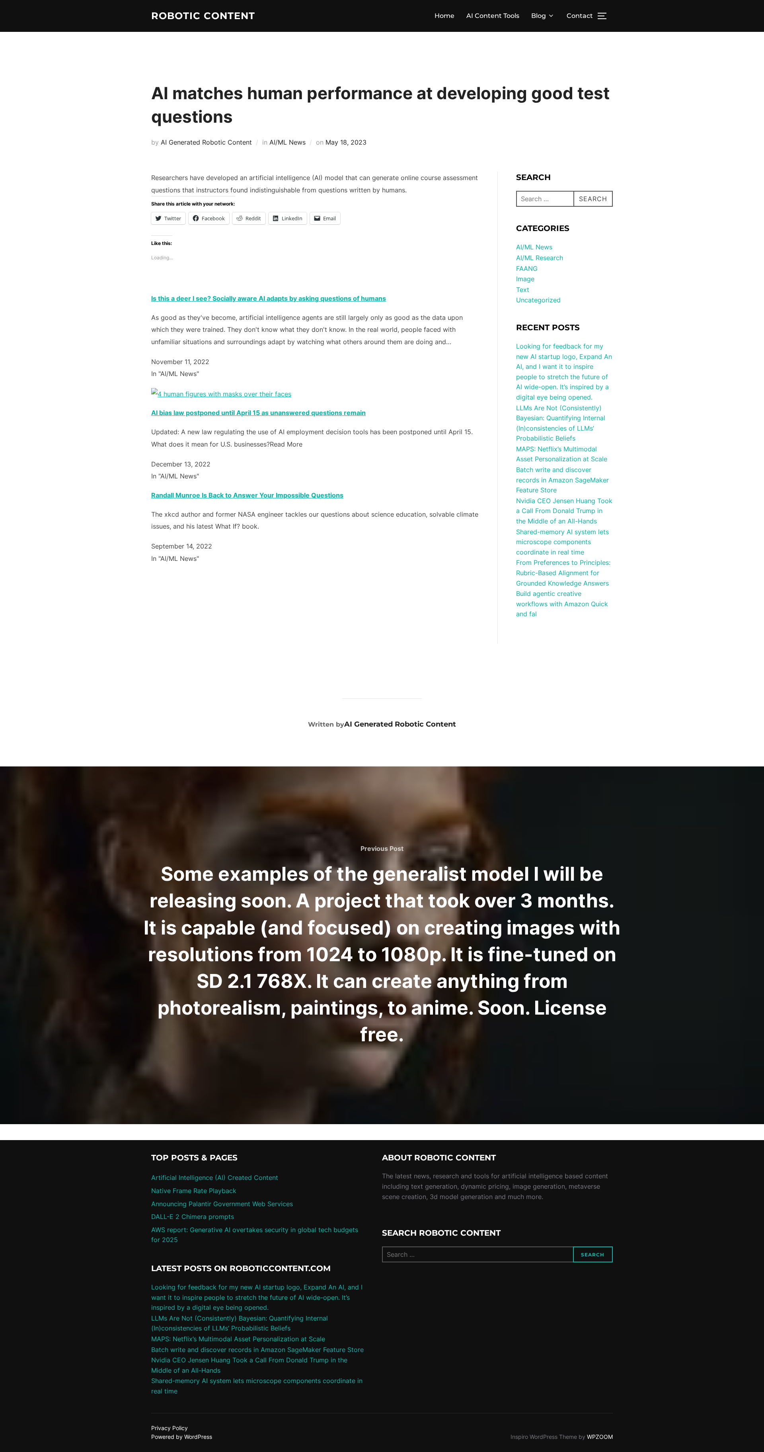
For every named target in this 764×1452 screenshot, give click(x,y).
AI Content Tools (492, 16)
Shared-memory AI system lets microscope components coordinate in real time (562, 542)
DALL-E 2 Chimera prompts (192, 1217)
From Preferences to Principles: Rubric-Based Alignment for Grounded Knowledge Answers (563, 572)
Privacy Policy (169, 1428)
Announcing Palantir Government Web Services (222, 1204)
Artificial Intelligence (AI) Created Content (214, 1178)
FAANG (527, 268)
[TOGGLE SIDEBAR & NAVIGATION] (605, 16)
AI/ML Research (539, 258)
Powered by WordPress (181, 1436)
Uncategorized (538, 300)
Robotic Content (203, 16)
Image (525, 279)
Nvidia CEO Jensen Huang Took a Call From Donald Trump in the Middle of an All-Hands (564, 511)
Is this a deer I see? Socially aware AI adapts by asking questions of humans (268, 298)
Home (444, 16)
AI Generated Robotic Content (206, 142)
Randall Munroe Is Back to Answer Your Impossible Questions (247, 495)
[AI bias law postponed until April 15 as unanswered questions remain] (221, 394)
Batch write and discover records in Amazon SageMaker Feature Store (562, 480)
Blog (538, 16)
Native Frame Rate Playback (193, 1191)
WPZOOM (600, 1436)
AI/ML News (287, 142)
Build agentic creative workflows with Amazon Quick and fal (562, 604)
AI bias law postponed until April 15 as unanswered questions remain (258, 413)
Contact (580, 16)
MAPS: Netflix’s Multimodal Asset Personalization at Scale (238, 1339)
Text (522, 290)
